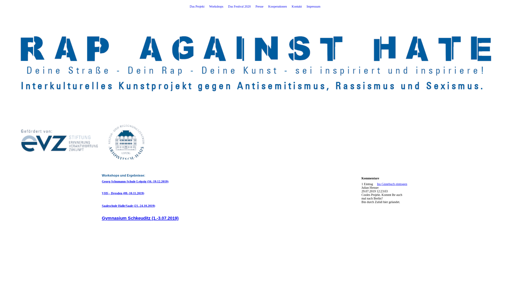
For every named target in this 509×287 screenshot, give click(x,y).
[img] (254, 79)
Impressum (313, 6)
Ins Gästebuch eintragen (392, 184)
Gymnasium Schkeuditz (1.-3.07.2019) (140, 218)
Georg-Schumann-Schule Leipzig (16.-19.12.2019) (135, 181)
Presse (259, 6)
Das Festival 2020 (239, 6)
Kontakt (297, 6)
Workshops (216, 6)
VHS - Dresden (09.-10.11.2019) (123, 193)
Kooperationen (277, 6)
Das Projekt (197, 6)
